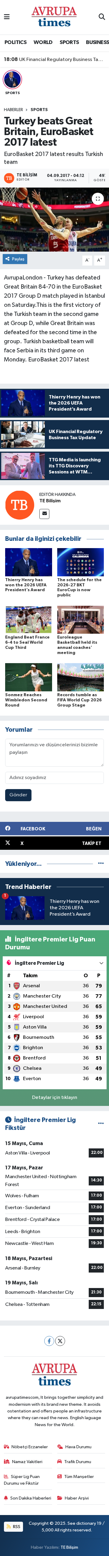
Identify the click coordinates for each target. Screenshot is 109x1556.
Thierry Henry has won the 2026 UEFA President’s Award (26, 585)
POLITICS (15, 42)
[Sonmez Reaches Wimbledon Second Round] (28, 677)
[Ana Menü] (7, 17)
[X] (60, 1341)
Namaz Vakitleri (27, 1461)
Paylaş (18, 259)
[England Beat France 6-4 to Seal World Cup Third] (28, 619)
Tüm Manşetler (79, 1476)
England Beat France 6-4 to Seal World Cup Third (27, 642)
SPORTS (69, 42)
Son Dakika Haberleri (30, 1498)
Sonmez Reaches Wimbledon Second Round (26, 700)
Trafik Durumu (77, 1461)
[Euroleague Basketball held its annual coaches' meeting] (80, 619)
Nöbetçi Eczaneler (30, 1447)
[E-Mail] (44, 514)
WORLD (43, 42)
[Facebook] (49, 1341)
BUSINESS (97, 42)
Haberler (13, 110)
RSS (16, 1526)
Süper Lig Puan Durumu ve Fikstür (22, 1480)
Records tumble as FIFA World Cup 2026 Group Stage (79, 700)
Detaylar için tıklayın (54, 1097)
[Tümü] (101, 863)
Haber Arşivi (77, 1498)
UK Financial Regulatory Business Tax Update (54, 59)
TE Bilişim (50, 500)
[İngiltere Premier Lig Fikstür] (101, 1124)
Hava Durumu (78, 1447)
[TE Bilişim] (19, 504)
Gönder (18, 795)
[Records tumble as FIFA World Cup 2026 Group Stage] (80, 677)
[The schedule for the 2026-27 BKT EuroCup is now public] (80, 561)
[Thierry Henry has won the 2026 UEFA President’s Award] (28, 561)
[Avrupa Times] (54, 17)
